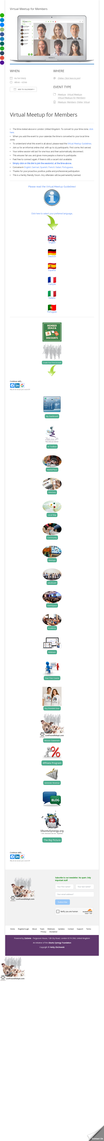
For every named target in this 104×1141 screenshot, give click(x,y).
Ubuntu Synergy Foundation (59, 942)
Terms (88, 929)
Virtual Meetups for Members (71, 98)
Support (80, 929)
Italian (58, 167)
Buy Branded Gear (52, 708)
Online (80, 102)
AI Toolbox (52, 446)
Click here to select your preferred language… (52, 213)
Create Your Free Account (52, 363)
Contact (71, 929)
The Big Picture (52, 840)
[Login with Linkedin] (17, 385)
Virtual (86, 102)
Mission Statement (52, 740)
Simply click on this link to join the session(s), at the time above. (42, 163)
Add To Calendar (25, 89)
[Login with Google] (22, 385)
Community (52, 537)
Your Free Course (52, 678)
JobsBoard (52, 583)
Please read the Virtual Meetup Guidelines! (52, 186)
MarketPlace (52, 469)
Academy (52, 628)
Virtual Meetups (74, 94)
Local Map (52, 515)
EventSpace (52, 605)
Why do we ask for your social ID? (20, 389)
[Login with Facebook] (12, 385)
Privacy (43, 932)
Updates (61, 929)
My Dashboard (52, 416)
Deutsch (52, 256)
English (27, 167)
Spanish (43, 167)
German (35, 167)
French (51, 167)
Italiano (52, 298)
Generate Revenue (52, 783)
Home (12, 929)
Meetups (62, 94)
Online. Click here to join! (69, 78)
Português (52, 312)
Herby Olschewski (57, 947)
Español (52, 270)
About (34, 929)
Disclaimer (53, 932)
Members (71, 102)
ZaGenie (27, 938)
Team (42, 929)
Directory (52, 492)
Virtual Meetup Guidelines (79, 143)
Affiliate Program (52, 762)
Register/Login (23, 929)
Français (52, 284)
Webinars (52, 652)
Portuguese (67, 167)
